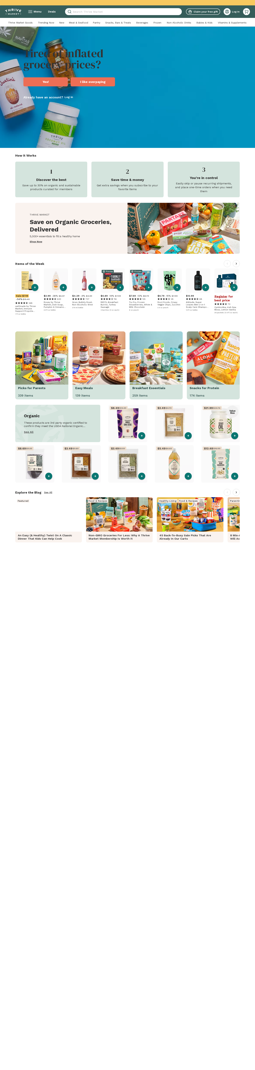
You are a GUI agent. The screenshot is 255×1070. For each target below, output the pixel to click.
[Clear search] (180, 11)
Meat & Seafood (78, 22)
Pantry (96, 22)
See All (28, 432)
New (61, 22)
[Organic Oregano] (127, 464)
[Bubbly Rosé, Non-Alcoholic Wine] (84, 280)
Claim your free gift (206, 11)
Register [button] (220, 296)
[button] (246, 11)
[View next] (236, 263)
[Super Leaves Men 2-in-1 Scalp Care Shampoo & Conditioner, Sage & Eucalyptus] (198, 280)
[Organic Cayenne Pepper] (81, 464)
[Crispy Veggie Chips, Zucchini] (170, 280)
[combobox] (123, 11)
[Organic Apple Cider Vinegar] (174, 464)
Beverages (142, 22)
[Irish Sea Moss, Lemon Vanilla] (226, 280)
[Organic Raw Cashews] (220, 464)
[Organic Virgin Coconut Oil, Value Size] (220, 423)
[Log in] (227, 11)
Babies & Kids (204, 22)
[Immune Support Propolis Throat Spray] (27, 280)
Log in (69, 97)
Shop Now (36, 241)
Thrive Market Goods (20, 22)
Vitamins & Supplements (232, 22)
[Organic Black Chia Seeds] (127, 423)
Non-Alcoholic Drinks (179, 22)
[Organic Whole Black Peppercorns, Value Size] (34, 464)
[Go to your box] (246, 11)
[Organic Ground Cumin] (174, 423)
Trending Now (46, 22)
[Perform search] (69, 11)
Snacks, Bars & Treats (118, 22)
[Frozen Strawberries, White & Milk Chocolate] (141, 280)
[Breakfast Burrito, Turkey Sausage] (113, 280)
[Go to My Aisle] (13, 11)
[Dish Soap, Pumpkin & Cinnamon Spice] (56, 280)
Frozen (157, 22)
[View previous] (227, 263)
